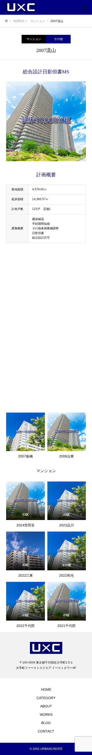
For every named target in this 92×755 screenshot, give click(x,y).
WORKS (46, 714)
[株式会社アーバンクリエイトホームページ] (41, 7)
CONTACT (46, 731)
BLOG (46, 723)
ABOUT (46, 706)
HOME (46, 689)
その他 (58, 39)
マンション (33, 39)
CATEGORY (46, 698)
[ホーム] (6, 21)
